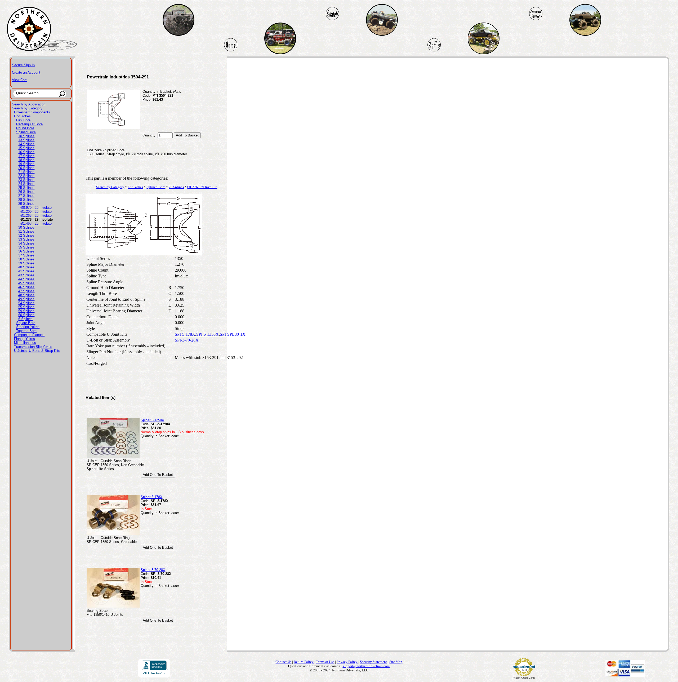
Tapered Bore (26, 331)
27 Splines (26, 196)
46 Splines (26, 287)
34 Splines (26, 243)
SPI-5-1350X (207, 334)
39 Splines (26, 263)
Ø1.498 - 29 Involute (36, 223)
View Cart (19, 80)
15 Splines (26, 148)
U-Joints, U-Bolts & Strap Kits (37, 351)
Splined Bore (26, 132)
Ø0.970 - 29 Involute (36, 208)
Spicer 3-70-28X (153, 570)
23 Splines (26, 180)
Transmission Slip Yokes (33, 347)
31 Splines (26, 231)
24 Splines (26, 184)
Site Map (395, 662)
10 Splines (26, 136)
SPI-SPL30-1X (233, 334)
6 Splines (25, 319)
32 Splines (26, 235)
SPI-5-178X (185, 334)
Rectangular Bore (29, 124)
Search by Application (28, 104)
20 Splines (26, 168)
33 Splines (26, 239)
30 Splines (26, 227)
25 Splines (26, 188)
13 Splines (26, 140)
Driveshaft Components (32, 112)
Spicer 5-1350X (152, 420)
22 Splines (26, 176)
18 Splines (26, 160)
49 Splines (26, 299)
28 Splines (26, 200)
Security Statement (373, 662)
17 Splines (26, 156)
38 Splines (26, 259)
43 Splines (26, 275)
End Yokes (22, 116)
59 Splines (26, 311)
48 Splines (26, 295)
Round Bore (25, 128)
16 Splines (26, 152)
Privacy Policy (347, 662)
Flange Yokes (24, 339)
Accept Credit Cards (524, 677)
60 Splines (26, 315)
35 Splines (26, 247)
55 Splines (26, 307)
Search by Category (27, 108)
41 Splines (26, 271)
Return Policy (304, 662)
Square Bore (25, 323)
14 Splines (26, 144)
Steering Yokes (27, 327)
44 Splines (26, 279)
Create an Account (26, 72)
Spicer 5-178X (151, 497)
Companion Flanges (29, 335)
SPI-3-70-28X (187, 340)
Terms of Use (325, 662)
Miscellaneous (25, 343)
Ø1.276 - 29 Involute (202, 187)
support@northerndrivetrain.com (366, 666)
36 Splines (26, 251)
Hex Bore (23, 120)
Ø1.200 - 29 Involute (36, 212)
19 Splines (26, 164)
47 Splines (26, 291)
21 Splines (26, 172)
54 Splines (26, 303)
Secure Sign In (23, 65)
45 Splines (26, 283)
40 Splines (26, 267)
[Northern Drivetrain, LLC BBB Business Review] (154, 676)
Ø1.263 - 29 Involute (36, 216)
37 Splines (26, 255)
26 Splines (26, 192)
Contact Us (283, 662)
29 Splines (26, 204)
